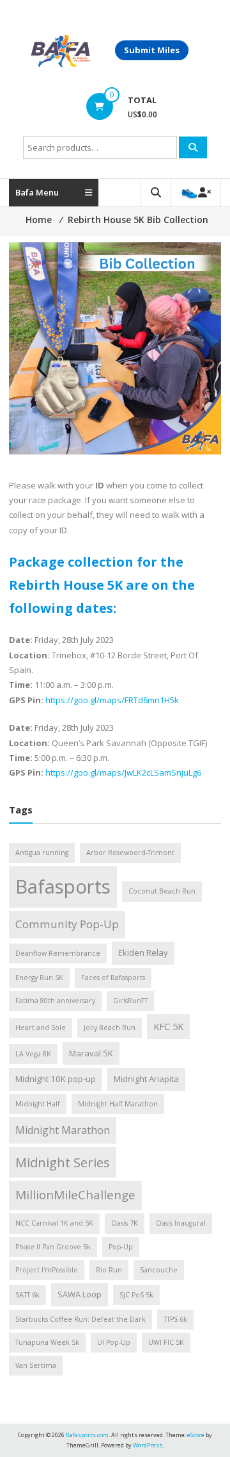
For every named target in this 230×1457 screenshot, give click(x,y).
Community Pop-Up (67, 924)
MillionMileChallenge (75, 1194)
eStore (195, 1435)
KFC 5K (168, 1026)
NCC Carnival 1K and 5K (54, 1223)
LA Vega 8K (33, 1053)
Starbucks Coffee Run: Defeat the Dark (80, 1319)
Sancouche (159, 1269)
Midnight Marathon (62, 1130)
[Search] (193, 147)
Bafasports (63, 886)
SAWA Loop (79, 1294)
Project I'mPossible (46, 1269)
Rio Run (109, 1269)
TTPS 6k (175, 1319)
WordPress (147, 1445)
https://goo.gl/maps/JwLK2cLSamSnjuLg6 (122, 772)
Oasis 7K (124, 1223)
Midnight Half (37, 1103)
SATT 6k (27, 1294)
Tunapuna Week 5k (47, 1342)
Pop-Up (121, 1246)
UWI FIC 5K (166, 1342)
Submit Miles (152, 50)
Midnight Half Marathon (118, 1103)
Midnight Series (62, 1162)
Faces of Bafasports (113, 977)
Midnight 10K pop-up (55, 1079)
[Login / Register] (195, 192)
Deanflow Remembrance (57, 953)
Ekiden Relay (143, 952)
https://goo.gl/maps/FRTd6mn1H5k (112, 700)
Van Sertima (35, 1365)
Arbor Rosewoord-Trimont (130, 852)
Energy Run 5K (39, 977)
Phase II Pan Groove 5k (53, 1246)
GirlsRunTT (130, 1000)
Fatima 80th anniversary (55, 1000)
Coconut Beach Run (161, 891)
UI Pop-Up (113, 1342)
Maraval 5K (91, 1053)
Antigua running (41, 852)
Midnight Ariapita (146, 1079)
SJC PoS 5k (136, 1294)
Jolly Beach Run (109, 1027)
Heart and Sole (40, 1027)
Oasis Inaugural (181, 1223)
